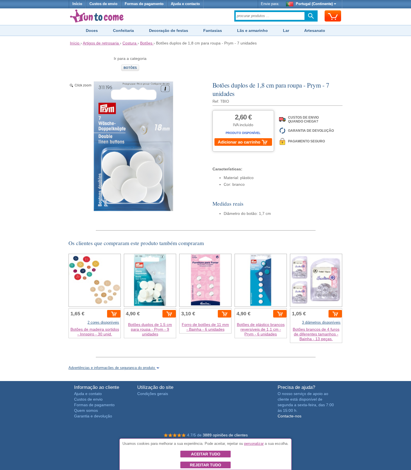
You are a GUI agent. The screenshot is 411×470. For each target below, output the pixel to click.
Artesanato (314, 30)
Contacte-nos (289, 416)
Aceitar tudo (205, 454)
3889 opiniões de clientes (225, 435)
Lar (286, 30)
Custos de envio (103, 4)
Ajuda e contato (88, 393)
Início (77, 4)
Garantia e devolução (93, 416)
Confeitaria (123, 30)
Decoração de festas (168, 30)
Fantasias (212, 30)
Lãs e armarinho (252, 30)
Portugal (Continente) (314, 4)
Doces (92, 30)
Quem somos (86, 410)
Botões (130, 67)
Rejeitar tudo (205, 465)
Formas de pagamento (144, 4)
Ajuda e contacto (185, 4)
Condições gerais (152, 393)
